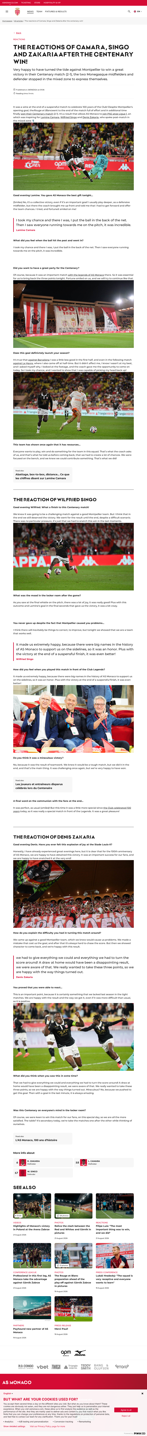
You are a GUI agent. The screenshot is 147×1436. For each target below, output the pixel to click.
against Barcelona (39, 359)
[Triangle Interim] (71, 1367)
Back (18, 33)
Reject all (126, 1416)
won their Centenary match (37, 114)
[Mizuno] (80, 1353)
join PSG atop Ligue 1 (114, 114)
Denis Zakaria (91, 117)
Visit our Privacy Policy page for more (47, 1426)
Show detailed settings (14, 1426)
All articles (18, 21)
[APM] (66, 1353)
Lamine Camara (50, 117)
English (7, 1393)
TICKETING (26, 3)
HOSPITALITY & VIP (52, 3)
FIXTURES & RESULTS (56, 11)
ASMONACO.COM (10, 3)
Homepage (7, 21)
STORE (37, 3)
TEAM (39, 11)
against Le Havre (23, 363)
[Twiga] (56, 1367)
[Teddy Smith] (86, 1367)
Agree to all (126, 1410)
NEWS (30, 11)
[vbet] (42, 1367)
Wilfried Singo (68, 117)
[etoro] (122, 1367)
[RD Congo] (25, 1367)
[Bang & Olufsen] (101, 1367)
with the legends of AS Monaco (86, 275)
